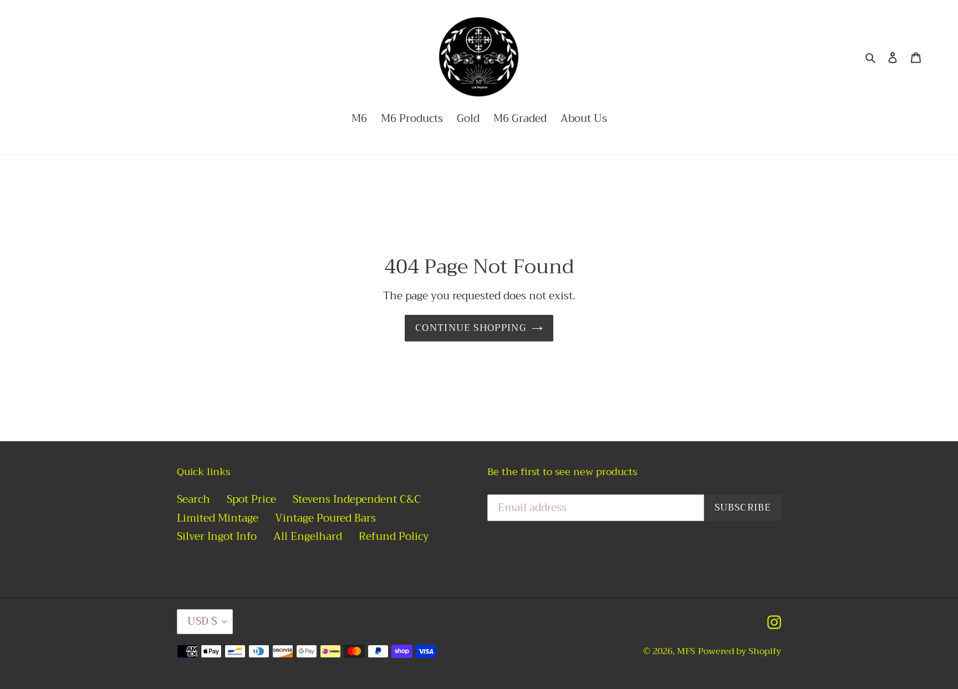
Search (193, 499)
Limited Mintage (217, 518)
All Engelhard (307, 536)
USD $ (202, 621)
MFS (686, 651)
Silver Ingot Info (217, 536)
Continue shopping (470, 328)
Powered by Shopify (739, 651)
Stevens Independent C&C (357, 499)
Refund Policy (394, 536)
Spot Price (251, 499)
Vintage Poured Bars (325, 518)
